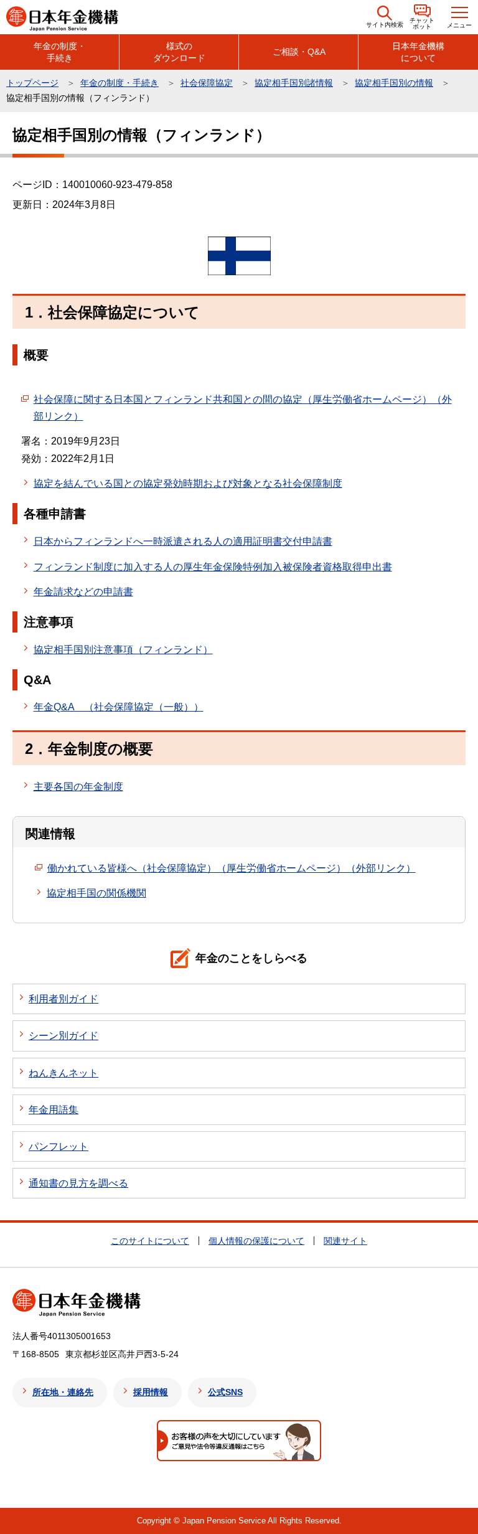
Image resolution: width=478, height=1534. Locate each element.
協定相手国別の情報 (394, 83)
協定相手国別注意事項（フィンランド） (123, 649)
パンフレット (58, 1146)
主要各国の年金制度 (78, 786)
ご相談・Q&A (299, 52)
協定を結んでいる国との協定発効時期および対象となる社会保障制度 (188, 483)
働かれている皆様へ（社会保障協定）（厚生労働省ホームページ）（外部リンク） (231, 868)
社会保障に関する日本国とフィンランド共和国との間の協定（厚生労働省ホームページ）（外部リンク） (243, 407)
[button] (384, 17)
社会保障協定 (206, 83)
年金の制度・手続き (60, 51)
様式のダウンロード (179, 51)
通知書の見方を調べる (78, 1183)
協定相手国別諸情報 (294, 83)
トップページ (32, 83)
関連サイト (345, 1241)
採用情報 (150, 1392)
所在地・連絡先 (62, 1392)
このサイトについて (150, 1241)
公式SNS (225, 1392)
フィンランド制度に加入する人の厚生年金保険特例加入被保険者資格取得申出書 (213, 567)
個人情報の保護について (256, 1241)
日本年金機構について (418, 51)
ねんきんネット (63, 1073)
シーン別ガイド (63, 1035)
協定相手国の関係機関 (96, 893)
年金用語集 (53, 1109)
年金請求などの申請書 (83, 591)
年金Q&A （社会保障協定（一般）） (119, 707)
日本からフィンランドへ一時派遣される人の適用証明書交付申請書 (183, 541)
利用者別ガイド (63, 999)
